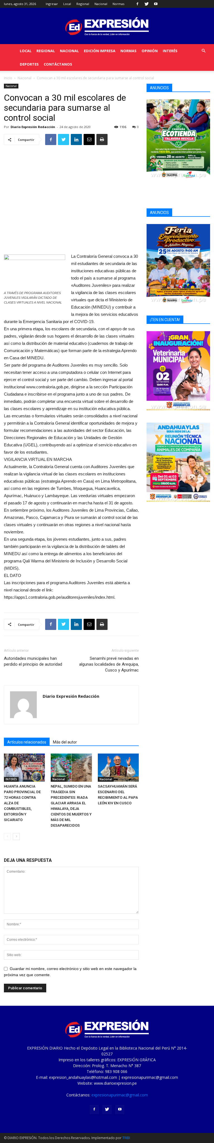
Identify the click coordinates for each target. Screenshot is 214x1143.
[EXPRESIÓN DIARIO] (107, 26)
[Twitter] (146, 4)
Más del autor (65, 742)
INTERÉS (170, 50)
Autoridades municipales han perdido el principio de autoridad (33, 661)
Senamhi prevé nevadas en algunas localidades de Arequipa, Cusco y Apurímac (109, 664)
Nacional (100, 4)
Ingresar (52, 4)
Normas (118, 4)
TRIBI (126, 1137)
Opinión (150, 50)
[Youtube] (156, 4)
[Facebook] (137, 4)
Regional (82, 4)
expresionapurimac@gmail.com (119, 1095)
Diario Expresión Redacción (33, 127)
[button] (203, 51)
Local (67, 4)
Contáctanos (58, 64)
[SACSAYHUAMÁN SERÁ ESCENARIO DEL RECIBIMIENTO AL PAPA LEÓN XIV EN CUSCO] (118, 768)
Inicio (8, 78)
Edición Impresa (99, 50)
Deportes (29, 64)
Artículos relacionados (26, 742)
